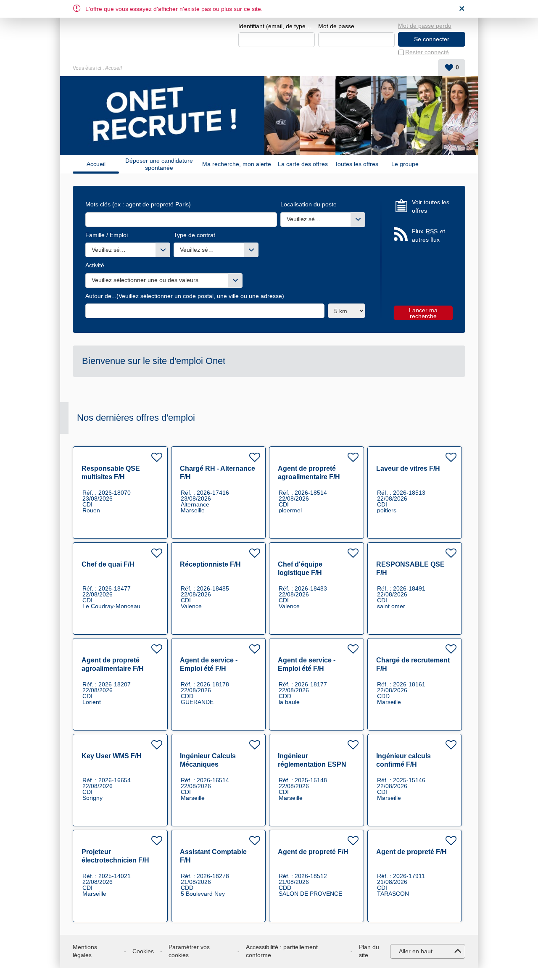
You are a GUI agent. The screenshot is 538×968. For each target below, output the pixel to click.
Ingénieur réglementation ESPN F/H (312, 764)
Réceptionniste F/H (210, 564)
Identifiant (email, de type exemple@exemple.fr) (276, 26)
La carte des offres (303, 164)
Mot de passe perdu (424, 25)
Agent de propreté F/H (313, 851)
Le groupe (405, 164)
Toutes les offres (356, 164)
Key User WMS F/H (112, 756)
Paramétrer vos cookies (189, 951)
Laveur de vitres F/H (408, 468)
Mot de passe (336, 26)
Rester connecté (427, 52)
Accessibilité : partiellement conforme (282, 951)
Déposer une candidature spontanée (159, 164)
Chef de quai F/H (108, 564)
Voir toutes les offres (430, 206)
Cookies (143, 951)
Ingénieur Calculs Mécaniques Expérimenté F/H (208, 764)
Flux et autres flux (428, 235)
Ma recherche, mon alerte (236, 164)
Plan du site (369, 951)
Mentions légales (85, 951)
